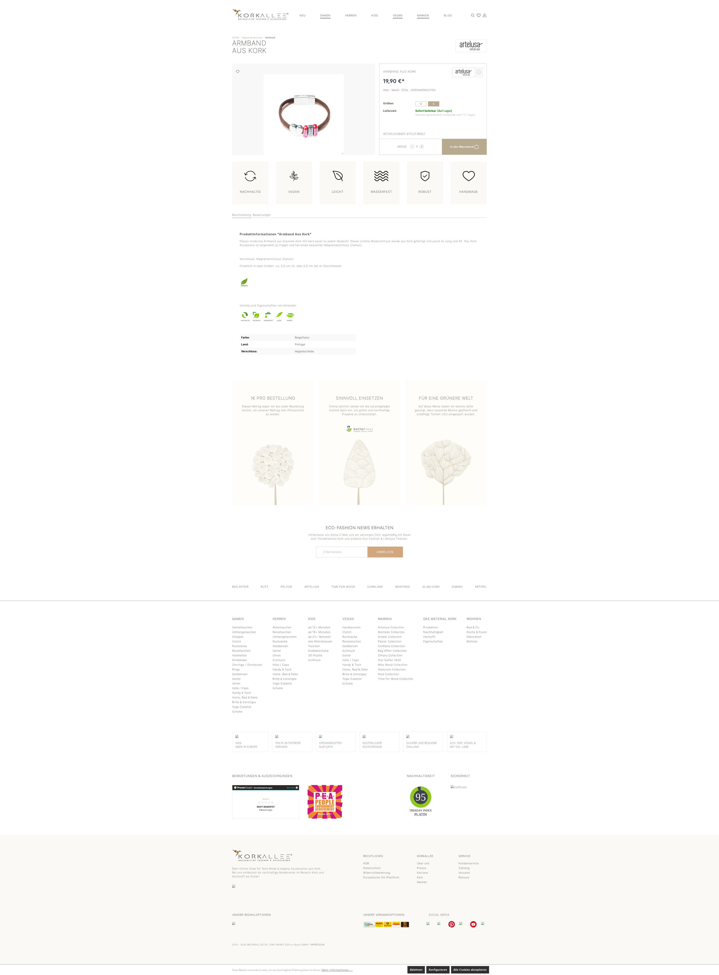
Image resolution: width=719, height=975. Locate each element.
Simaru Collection (390, 655)
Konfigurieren (438, 969)
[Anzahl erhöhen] (422, 146)
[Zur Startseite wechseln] (260, 14)
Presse (421, 868)
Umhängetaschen (244, 632)
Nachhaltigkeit (433, 632)
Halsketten (239, 655)
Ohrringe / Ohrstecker (247, 664)
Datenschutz (372, 868)
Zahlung (464, 868)
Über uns (423, 863)
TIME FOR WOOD (343, 586)
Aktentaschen (282, 627)
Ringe (236, 669)
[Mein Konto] (483, 15)
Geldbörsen (240, 674)
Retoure (464, 877)
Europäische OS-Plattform (381, 877)
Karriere (422, 872)
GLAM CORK (431, 586)
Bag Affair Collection (392, 650)
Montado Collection (391, 632)
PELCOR (286, 586)
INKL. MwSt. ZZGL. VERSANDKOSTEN (409, 90)
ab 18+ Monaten (319, 632)
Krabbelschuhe (318, 650)
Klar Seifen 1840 (389, 660)
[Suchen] (472, 15)
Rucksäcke (239, 646)
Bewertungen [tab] (262, 214)
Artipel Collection (390, 636)
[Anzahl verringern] (412, 146)
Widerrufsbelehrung (376, 872)
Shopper (238, 636)
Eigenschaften (433, 641)
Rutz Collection (388, 674)
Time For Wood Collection (395, 678)
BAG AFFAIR (240, 586)
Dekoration (474, 636)
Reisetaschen (241, 650)
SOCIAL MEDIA (439, 914)
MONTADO (402, 586)
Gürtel (236, 678)
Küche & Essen (477, 632)
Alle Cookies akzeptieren (470, 969)
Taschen (314, 646)
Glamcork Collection (392, 669)
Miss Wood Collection (392, 664)
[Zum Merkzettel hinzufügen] (237, 71)
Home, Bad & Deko (245, 697)
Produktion (430, 627)
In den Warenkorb (462, 146)
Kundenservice (469, 863)
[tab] (241, 215)
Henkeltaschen (242, 627)
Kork (420, 877)
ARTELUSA (311, 586)
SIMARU (457, 586)
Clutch (236, 641)
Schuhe (237, 711)
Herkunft (429, 636)
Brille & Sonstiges (244, 702)
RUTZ (265, 586)
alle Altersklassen (320, 641)
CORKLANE (375, 586)
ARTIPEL (481, 586)
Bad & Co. (473, 627)
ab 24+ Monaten (319, 636)
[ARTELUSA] (471, 47)
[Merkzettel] (478, 15)
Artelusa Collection (391, 627)
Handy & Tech (241, 692)
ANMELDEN (385, 552)
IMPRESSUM (317, 944)
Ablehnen (416, 969)
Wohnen (472, 641)
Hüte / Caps (240, 688)
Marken (422, 882)
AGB (366, 863)
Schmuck (279, 660)
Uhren (236, 683)
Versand (464, 872)
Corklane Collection (391, 646)
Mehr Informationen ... (337, 969)
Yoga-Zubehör (242, 706)
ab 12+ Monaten (319, 627)
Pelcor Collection (390, 641)
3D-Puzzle (315, 655)
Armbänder (239, 660)
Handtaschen (351, 627)
